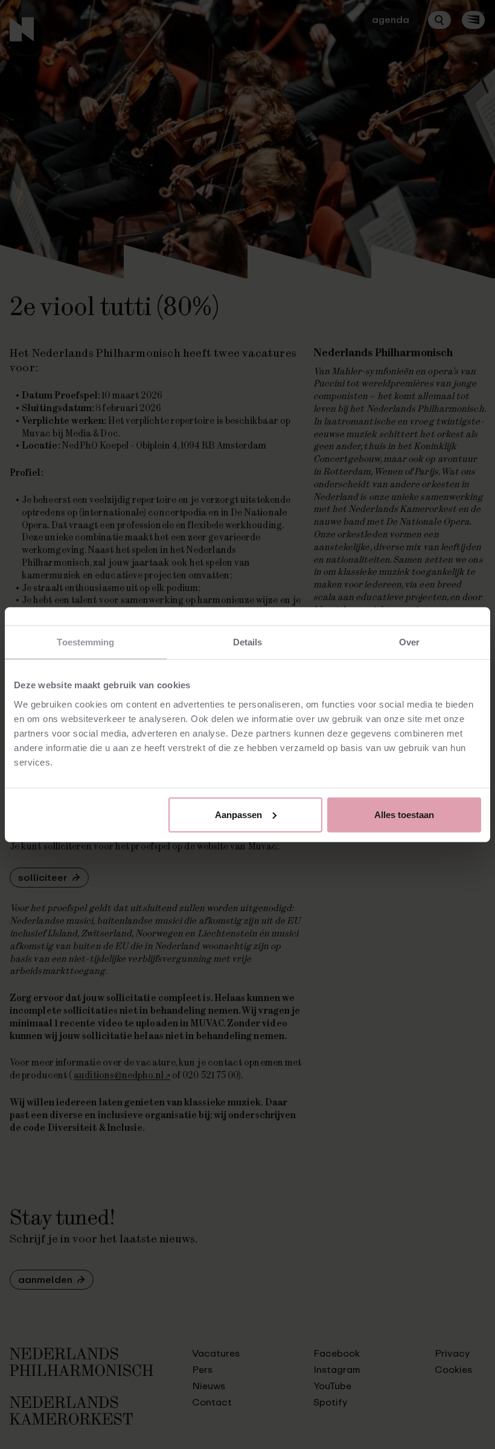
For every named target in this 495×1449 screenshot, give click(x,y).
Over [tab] (409, 642)
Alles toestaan (404, 814)
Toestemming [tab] (85, 642)
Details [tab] (248, 642)
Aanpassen (238, 814)
